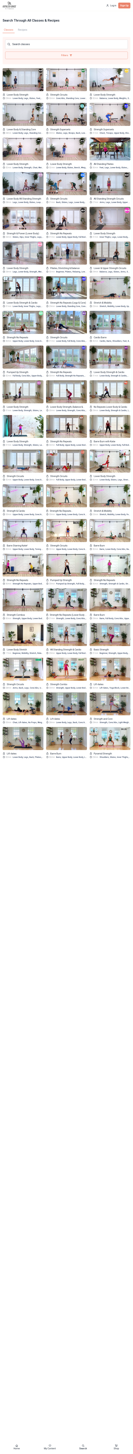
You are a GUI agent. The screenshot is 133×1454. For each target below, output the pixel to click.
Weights (42, 272)
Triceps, (109, 133)
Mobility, (111, 306)
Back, (78, 133)
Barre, (109, 341)
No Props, (32, 722)
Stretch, (103, 306)
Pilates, (68, 272)
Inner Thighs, (30, 237)
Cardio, (103, 341)
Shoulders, (117, 341)
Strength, (28, 167)
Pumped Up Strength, (65, 584)
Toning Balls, (40, 549)
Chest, (102, 133)
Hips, (22, 237)
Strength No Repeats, (74, 376)
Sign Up (124, 5)
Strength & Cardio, (119, 376)
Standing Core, (72, 98)
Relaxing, (77, 272)
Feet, (38, 98)
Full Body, (83, 237)
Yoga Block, (114, 688)
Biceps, (72, 133)
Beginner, (60, 272)
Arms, (102, 202)
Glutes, (32, 98)
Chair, (35, 167)
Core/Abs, (60, 98)
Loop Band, (41, 202)
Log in (113, 5)
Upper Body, (119, 133)
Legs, (26, 98)
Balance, (103, 98)
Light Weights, (124, 722)
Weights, (123, 98)
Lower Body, (18, 98)
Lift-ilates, (104, 688)
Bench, (77, 167)
